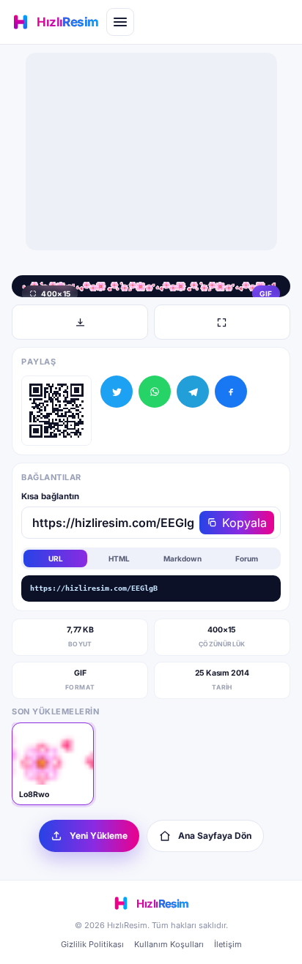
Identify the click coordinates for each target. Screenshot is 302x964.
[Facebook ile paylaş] (231, 391)
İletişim (228, 944)
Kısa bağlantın (50, 496)
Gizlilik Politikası (92, 944)
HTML (119, 558)
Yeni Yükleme (99, 835)
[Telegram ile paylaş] (193, 391)
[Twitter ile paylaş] (116, 391)
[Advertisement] (151, 151)
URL (55, 558)
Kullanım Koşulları (169, 944)
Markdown (182, 558)
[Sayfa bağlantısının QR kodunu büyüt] (56, 410)
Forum (246, 558)
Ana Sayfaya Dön (214, 835)
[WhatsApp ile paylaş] (155, 391)
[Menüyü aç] (120, 22)
